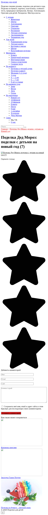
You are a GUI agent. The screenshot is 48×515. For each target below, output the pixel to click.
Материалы (11, 53)
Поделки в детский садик (21, 69)
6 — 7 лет (15, 80)
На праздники (12, 95)
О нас (13, 122)
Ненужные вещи (18, 60)
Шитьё (13, 48)
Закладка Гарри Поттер (11, 478)
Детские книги (17, 44)
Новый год (15, 98)
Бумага (14, 55)
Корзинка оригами (9, 447)
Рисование (15, 31)
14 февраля (15, 100)
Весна (13, 89)
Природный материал (20, 57)
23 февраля (15, 102)
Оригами (14, 26)
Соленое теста (17, 64)
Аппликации (16, 24)
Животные (15, 19)
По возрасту (11, 66)
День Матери (16, 115)
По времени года (13, 84)
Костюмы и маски (18, 46)
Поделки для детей (9, 2)
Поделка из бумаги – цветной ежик (16, 508)
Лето (13, 91)
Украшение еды (17, 37)
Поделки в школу (18, 71)
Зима (13, 86)
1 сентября (15, 111)
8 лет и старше (17, 82)
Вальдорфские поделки (20, 51)
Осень (13, 93)
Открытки (15, 28)
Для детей (10, 39)
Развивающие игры (19, 42)
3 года (13, 75)
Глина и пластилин (19, 62)
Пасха (13, 107)
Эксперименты (17, 35)
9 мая (13, 109)
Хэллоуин (15, 113)
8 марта (14, 104)
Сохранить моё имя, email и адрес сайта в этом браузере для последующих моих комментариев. (22, 407)
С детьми (10, 17)
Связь (8, 118)
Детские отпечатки (19, 33)
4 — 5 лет (15, 77)
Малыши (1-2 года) (19, 73)
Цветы (13, 22)
